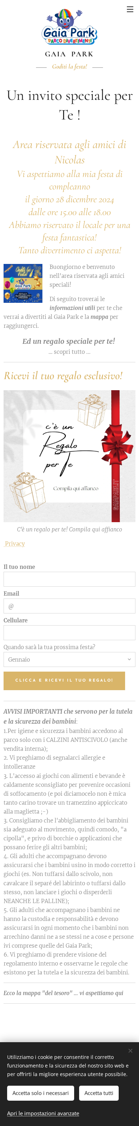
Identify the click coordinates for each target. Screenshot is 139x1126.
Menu (130, 9)
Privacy (14, 543)
